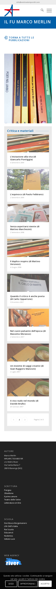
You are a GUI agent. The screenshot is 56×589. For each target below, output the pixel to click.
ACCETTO (45, 583)
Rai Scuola (9, 529)
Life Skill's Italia (11, 526)
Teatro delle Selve (12, 499)
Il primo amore (10, 496)
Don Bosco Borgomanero (15, 523)
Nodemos (8, 535)
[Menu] (48, 10)
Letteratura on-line (12, 502)
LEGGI (11, 583)
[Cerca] (41, 10)
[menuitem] (41, 10)
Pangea (7, 490)
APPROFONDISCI (27, 583)
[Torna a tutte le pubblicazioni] (5, 37)
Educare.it (8, 532)
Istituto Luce (9, 539)
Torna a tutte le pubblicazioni (21, 39)
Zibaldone (8, 493)
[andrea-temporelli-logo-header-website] (23, 10)
